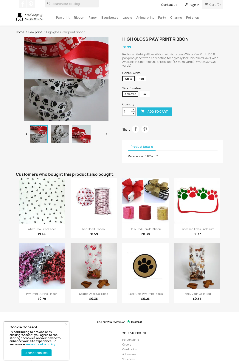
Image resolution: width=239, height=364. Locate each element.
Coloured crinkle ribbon (145, 229)
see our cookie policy (40, 344)
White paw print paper (42, 229)
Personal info (130, 339)
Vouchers (128, 359)
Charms (176, 17)
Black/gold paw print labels (145, 294)
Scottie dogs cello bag (93, 294)
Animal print (145, 17)
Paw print (63, 17)
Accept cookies (36, 353)
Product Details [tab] (142, 147)
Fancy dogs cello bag (197, 294)
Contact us (169, 5)
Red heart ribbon (93, 229)
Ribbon (79, 17)
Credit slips (129, 349)
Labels (127, 17)
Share (135, 129)
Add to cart (154, 111)
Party (162, 17)
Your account (134, 333)
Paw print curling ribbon (42, 294)
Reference (135, 156)
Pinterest (31, 4)
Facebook (23, 4)
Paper (93, 17)
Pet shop (192, 17)
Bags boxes (109, 17)
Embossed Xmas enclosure (197, 229)
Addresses (129, 354)
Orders (126, 344)
